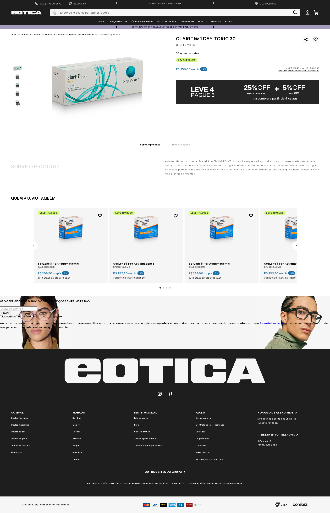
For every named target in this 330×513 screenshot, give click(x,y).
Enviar (5, 313)
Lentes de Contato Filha (81, 34)
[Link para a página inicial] (13, 34)
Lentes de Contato (31, 34)
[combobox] (175, 12)
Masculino (9, 316)
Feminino (24, 316)
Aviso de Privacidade (273, 323)
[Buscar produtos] (295, 12)
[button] (116, 3)
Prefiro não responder (48, 316)
